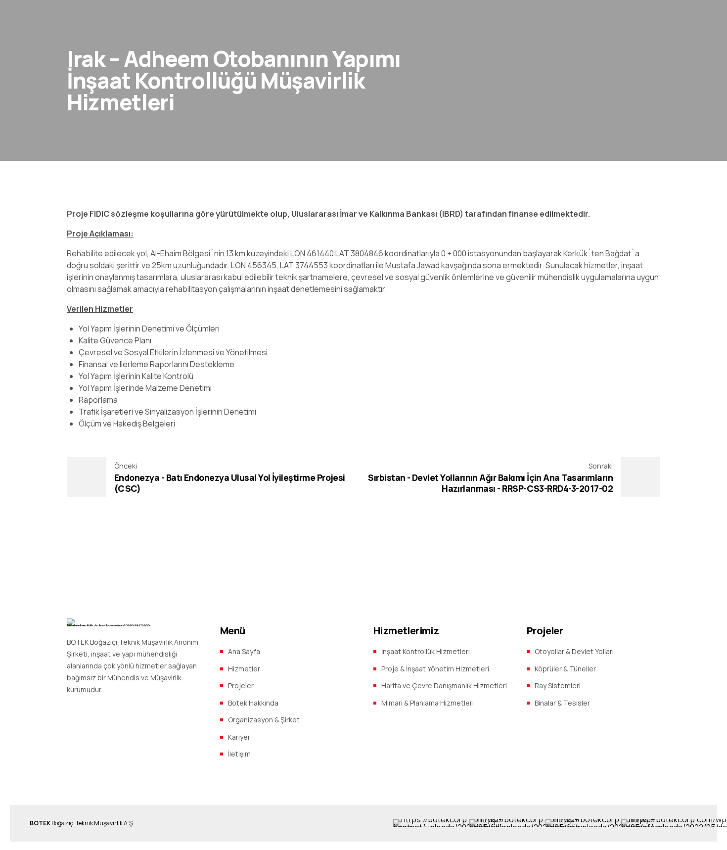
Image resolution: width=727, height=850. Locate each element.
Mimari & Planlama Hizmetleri (427, 703)
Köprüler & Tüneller (565, 668)
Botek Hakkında (253, 703)
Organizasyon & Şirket (264, 719)
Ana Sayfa (244, 651)
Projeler (241, 685)
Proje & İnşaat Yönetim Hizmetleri (435, 668)
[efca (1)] (604, 823)
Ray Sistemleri (558, 685)
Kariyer (239, 737)
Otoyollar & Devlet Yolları (574, 651)
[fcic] (526, 823)
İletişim (239, 753)
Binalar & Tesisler (562, 703)
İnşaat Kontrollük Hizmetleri (425, 651)
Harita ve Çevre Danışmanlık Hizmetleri (444, 685)
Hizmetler (244, 668)
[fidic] (451, 823)
